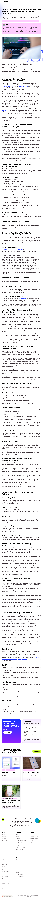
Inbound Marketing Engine (21, 840)
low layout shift (22, 298)
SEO (2, 888)
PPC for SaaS (4, 838)
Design (3, 890)
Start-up (17, 834)
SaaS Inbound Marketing (6, 851)
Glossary (17, 868)
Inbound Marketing (5, 861)
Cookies (17, 872)
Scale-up (17, 836)
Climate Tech (32, 846)
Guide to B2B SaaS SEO (20, 847)
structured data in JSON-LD (13, 249)
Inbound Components (20, 874)
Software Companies (34, 838)
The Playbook (4, 859)
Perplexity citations (23, 86)
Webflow (3, 844)
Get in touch (18, 859)
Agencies (3, 869)
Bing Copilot (10, 86)
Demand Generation (5, 849)
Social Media (4, 864)
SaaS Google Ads (5, 840)
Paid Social (4, 842)
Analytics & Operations (6, 883)
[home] (5, 1)
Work (17, 863)
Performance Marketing (6, 846)
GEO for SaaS (4, 836)
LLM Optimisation (5, 871)
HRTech (31, 842)
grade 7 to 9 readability (20, 214)
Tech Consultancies (34, 836)
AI (30, 834)
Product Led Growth (5, 873)
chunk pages (28, 91)
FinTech (31, 844)
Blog (17, 865)
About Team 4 (18, 861)
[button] (40, 1)
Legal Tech (32, 849)
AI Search (4, 866)
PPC (2, 886)
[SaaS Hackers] (7, 896)
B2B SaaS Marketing (6, 881)
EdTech (31, 840)
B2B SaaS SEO (4, 834)
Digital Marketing (5, 853)
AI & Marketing (5, 876)
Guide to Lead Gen (19, 849)
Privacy (17, 870)
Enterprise (18, 838)
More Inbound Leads (20, 842)
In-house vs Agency (20, 876)
